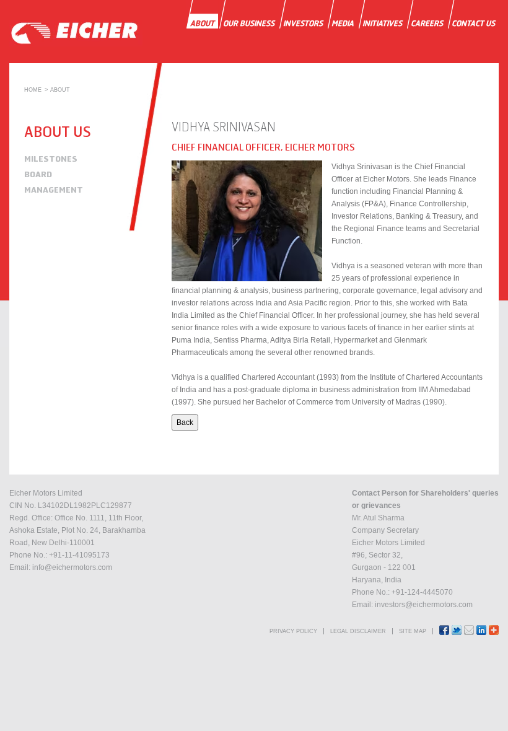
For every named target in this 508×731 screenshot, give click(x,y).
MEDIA (342, 23)
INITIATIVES (382, 23)
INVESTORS (303, 23)
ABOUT (202, 23)
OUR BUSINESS (248, 23)
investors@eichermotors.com (424, 604)
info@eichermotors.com (72, 567)
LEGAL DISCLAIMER (358, 631)
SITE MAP (412, 631)
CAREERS (427, 23)
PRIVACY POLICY (293, 631)
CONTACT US (473, 23)
